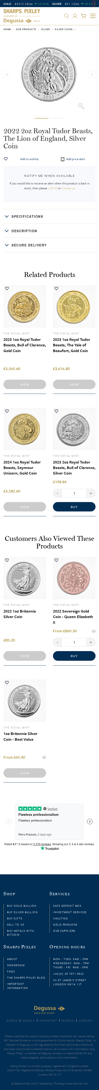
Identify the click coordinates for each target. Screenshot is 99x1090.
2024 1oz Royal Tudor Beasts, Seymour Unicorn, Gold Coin (22, 467)
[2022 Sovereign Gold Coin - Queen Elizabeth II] (74, 578)
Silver (45, 29)
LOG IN (52, 188)
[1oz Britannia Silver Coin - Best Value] (24, 700)
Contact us (68, 188)
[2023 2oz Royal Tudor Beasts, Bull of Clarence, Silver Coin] (74, 429)
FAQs (11, 971)
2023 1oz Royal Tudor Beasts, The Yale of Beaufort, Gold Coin (71, 344)
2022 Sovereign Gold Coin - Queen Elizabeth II (73, 616)
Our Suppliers (64, 931)
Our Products (26, 29)
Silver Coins (64, 29)
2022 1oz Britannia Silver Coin (19, 613)
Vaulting (60, 918)
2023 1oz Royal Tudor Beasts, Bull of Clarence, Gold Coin (24, 344)
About (12, 959)
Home (7, 29)
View (24, 384)
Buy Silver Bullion (22, 912)
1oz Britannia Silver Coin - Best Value (20, 736)
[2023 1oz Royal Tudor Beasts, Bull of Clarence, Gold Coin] (24, 306)
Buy (74, 506)
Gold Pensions (65, 924)
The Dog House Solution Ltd (70, 1083)
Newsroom (16, 965)
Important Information (17, 986)
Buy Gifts (15, 918)
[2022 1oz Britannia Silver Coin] (24, 578)
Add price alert (75, 159)
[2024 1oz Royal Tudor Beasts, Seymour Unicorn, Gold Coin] (24, 429)
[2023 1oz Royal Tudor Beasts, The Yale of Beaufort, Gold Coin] (74, 306)
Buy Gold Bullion (21, 906)
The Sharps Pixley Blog (26, 978)
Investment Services (70, 912)
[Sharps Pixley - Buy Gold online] (21, 16)
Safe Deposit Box (67, 906)
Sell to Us (15, 924)
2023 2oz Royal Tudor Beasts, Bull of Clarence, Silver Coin (74, 467)
